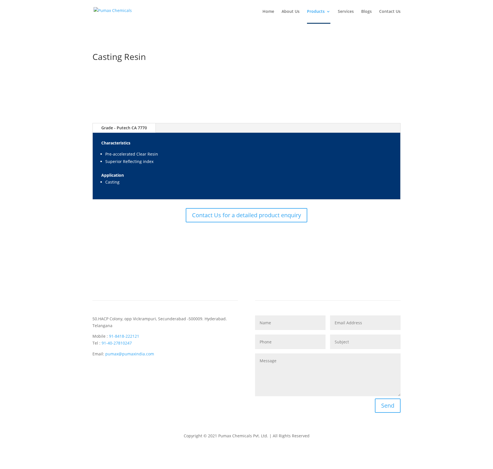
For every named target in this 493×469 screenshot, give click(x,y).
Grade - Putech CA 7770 (124, 127)
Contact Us (390, 11)
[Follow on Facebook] (97, 370)
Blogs (366, 11)
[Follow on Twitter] (108, 370)
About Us (291, 11)
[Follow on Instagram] (131, 370)
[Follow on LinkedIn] (119, 370)
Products (316, 11)
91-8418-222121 (124, 336)
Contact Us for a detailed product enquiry (246, 215)
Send (387, 405)
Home (268, 11)
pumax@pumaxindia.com (129, 354)
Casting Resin (119, 57)
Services (346, 11)
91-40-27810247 (117, 343)
